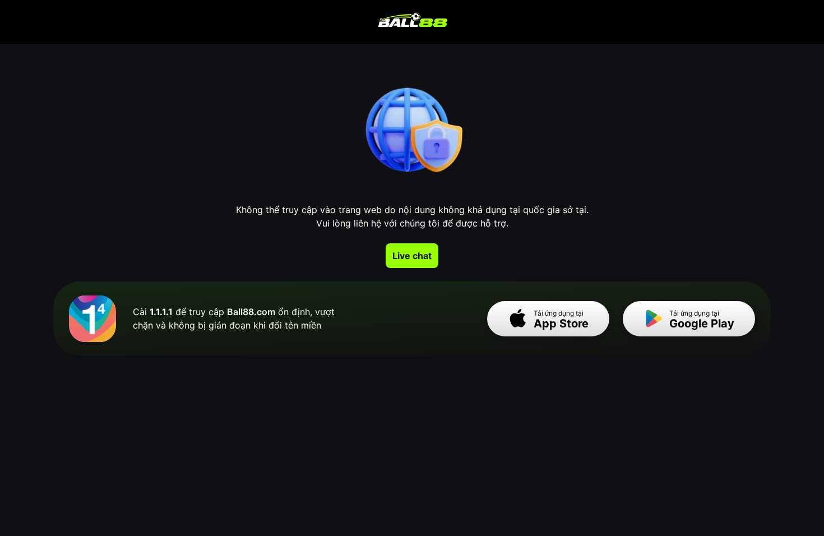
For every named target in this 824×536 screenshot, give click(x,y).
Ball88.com (251, 311)
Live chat (412, 255)
